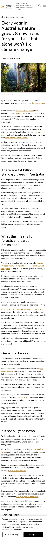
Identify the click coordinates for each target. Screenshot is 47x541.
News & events (11, 17)
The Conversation (38, 103)
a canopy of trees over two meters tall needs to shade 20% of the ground (22, 266)
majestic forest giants (25, 111)
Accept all (33, 535)
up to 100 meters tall (17, 471)
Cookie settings (12, 535)
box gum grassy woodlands (27, 497)
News (22, 17)
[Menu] (44, 6)
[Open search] (39, 5)
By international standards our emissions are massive (23, 309)
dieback (24, 397)
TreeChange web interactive (16, 138)
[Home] (2, 17)
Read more (18, 530)
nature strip (20, 113)
